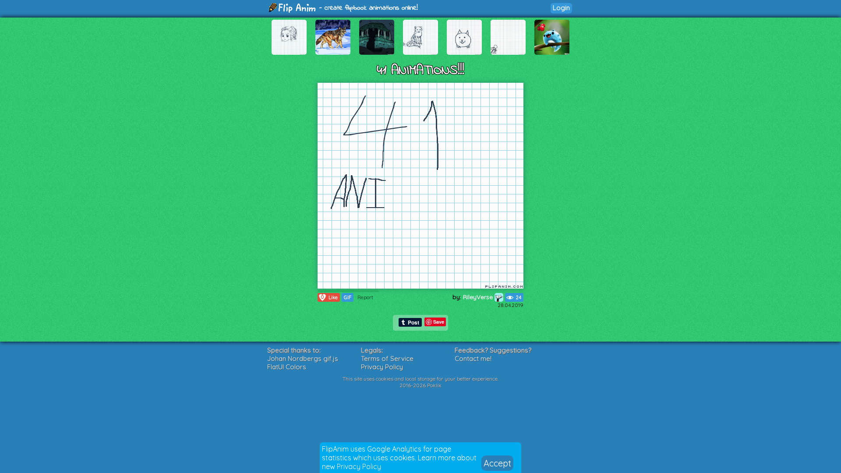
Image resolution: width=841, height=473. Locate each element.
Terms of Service (387, 358)
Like (329, 297)
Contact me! (473, 358)
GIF (347, 297)
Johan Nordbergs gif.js (302, 358)
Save (438, 321)
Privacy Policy (359, 466)
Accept (497, 463)
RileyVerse (479, 297)
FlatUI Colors (286, 367)
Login (561, 8)
